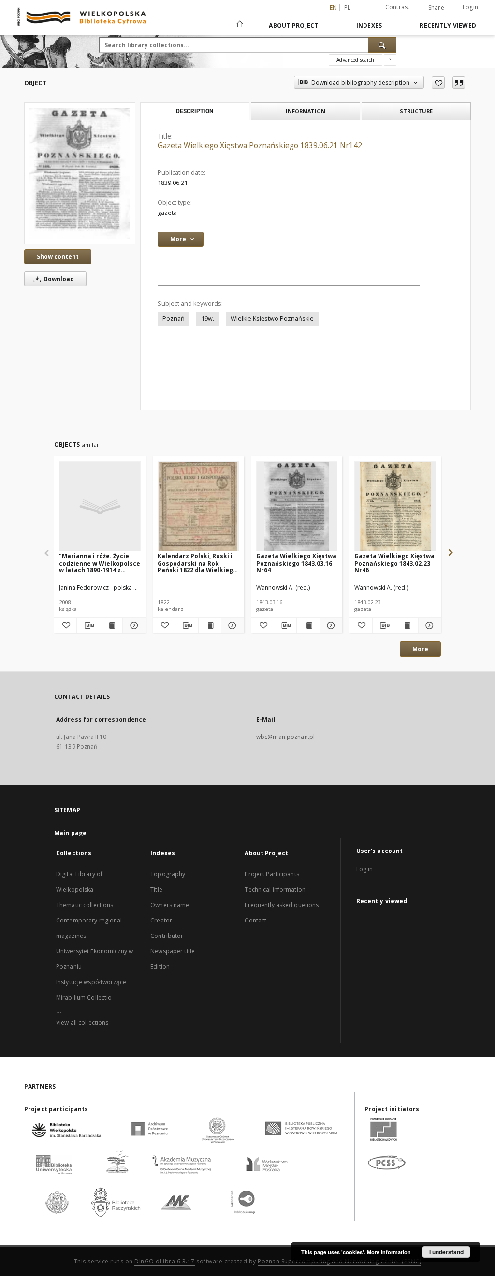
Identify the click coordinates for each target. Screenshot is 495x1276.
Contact (255, 920)
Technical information (275, 889)
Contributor (166, 936)
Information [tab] (305, 110)
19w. (207, 318)
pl (347, 7)
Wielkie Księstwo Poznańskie (272, 318)
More (420, 649)
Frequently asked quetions (282, 905)
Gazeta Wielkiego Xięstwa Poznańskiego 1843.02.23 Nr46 (394, 563)
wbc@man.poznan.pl (285, 737)
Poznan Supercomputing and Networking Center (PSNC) (339, 1261)
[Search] (382, 45)
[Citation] (458, 82)
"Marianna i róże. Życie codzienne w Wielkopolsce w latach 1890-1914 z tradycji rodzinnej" (99, 563)
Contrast (397, 7)
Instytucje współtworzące (91, 982)
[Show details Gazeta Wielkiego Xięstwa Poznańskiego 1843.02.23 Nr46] (428, 625)
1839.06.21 (173, 183)
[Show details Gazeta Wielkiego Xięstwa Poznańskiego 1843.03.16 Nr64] (330, 625)
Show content (58, 257)
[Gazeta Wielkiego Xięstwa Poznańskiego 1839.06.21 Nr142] (79, 173)
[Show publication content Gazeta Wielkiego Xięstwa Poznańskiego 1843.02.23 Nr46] (406, 625)
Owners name (169, 905)
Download (58, 279)
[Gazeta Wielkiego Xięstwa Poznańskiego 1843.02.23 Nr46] (395, 506)
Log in (364, 869)
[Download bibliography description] (88, 625)
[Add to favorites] (438, 82)
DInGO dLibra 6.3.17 (164, 1261)
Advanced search (355, 60)
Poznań (173, 318)
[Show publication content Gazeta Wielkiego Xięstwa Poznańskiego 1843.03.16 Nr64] (308, 625)
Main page (70, 833)
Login (470, 7)
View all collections (82, 1023)
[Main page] (239, 25)
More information (389, 1252)
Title (156, 889)
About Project (293, 25)
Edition (160, 967)
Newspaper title (172, 951)
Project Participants (272, 874)
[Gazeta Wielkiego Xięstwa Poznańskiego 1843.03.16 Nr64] (297, 506)
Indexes (369, 25)
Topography (167, 874)
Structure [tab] (416, 110)
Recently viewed (448, 25)
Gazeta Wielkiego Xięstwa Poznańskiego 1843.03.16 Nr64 (296, 563)
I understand (446, 1252)
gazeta (167, 213)
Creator (161, 920)
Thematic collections (84, 905)
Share (436, 8)
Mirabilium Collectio (84, 997)
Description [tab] (194, 111)
